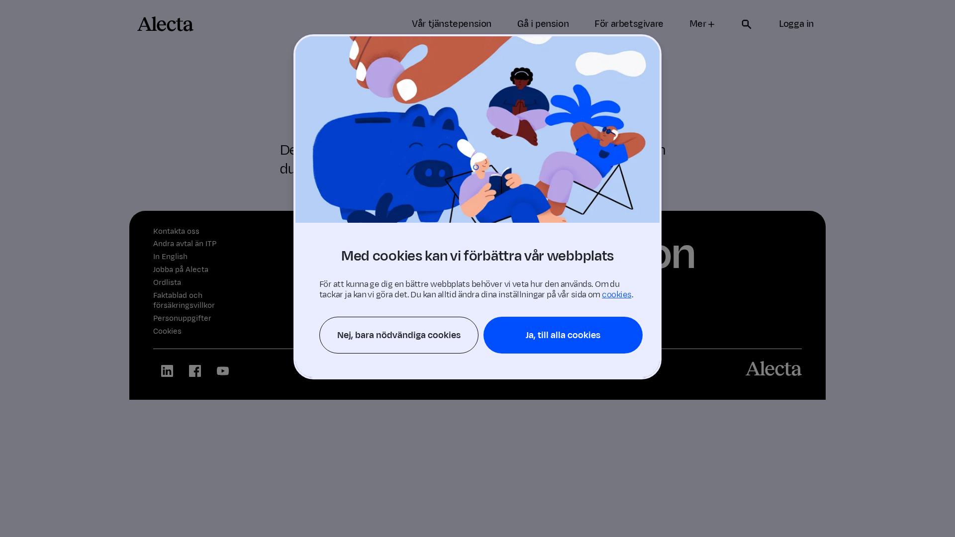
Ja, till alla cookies (563, 335)
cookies (616, 295)
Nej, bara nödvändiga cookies (399, 335)
